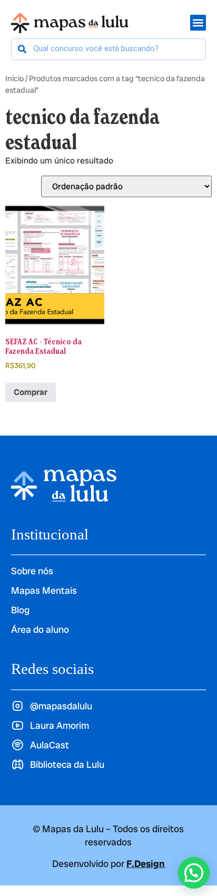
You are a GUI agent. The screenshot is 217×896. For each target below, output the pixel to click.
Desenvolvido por (108, 864)
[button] (194, 873)
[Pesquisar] (22, 49)
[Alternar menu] (198, 23)
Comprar (30, 392)
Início (14, 78)
